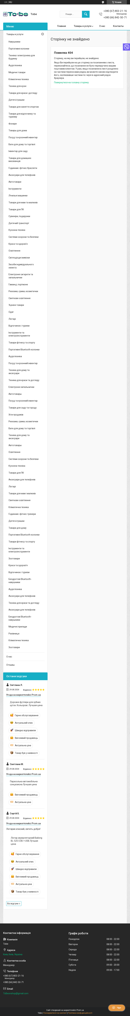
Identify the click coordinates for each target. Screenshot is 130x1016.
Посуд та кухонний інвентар (23, 137)
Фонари (13, 123)
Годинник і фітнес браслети (23, 168)
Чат (119, 1008)
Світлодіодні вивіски (19, 257)
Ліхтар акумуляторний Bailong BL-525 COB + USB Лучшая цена (26, 841)
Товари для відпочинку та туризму (22, 115)
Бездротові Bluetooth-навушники (20, 581)
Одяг (11, 312)
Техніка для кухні (17, 86)
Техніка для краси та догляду (24, 380)
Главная (61, 26)
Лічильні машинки (18, 195)
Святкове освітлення (19, 298)
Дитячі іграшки (16, 100)
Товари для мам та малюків (23, 202)
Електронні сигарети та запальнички (21, 276)
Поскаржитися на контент (55, 1013)
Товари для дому (17, 528)
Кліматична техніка (19, 79)
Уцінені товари (16, 305)
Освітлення (14, 250)
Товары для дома (18, 130)
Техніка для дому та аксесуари (19, 372)
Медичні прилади (18, 626)
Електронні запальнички (21, 387)
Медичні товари (17, 72)
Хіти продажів (16, 414)
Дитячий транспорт (19, 223)
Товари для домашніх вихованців (20, 160)
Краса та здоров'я (18, 244)
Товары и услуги (82, 26)
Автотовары (15, 394)
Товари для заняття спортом (24, 107)
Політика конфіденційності (80, 1013)
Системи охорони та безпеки (24, 237)
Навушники (14, 41)
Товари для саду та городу (23, 407)
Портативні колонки (19, 48)
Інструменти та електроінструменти (19, 334)
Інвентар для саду (18, 151)
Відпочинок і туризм (19, 325)
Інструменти (15, 188)
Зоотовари (14, 558)
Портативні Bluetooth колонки (24, 349)
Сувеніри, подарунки (19, 216)
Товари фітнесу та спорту (22, 342)
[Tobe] (15, 14)
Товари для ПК (16, 209)
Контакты (118, 26)
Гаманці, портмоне (18, 284)
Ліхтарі (12, 319)
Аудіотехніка (15, 65)
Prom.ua (80, 1010)
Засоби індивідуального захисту (21, 266)
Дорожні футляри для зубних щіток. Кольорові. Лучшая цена (26, 704)
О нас (102, 26)
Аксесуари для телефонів (22, 175)
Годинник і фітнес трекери (22, 514)
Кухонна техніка (17, 230)
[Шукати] (86, 14)
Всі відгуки (12, 903)
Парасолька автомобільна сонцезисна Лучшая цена (24, 783)
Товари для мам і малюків (22, 493)
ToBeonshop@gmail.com (15, 993)
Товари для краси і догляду (23, 93)
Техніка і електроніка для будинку (22, 57)
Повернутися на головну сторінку (71, 82)
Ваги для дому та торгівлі (22, 144)
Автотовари (15, 182)
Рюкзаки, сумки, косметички (23, 291)
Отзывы (10, 665)
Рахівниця (14, 633)
